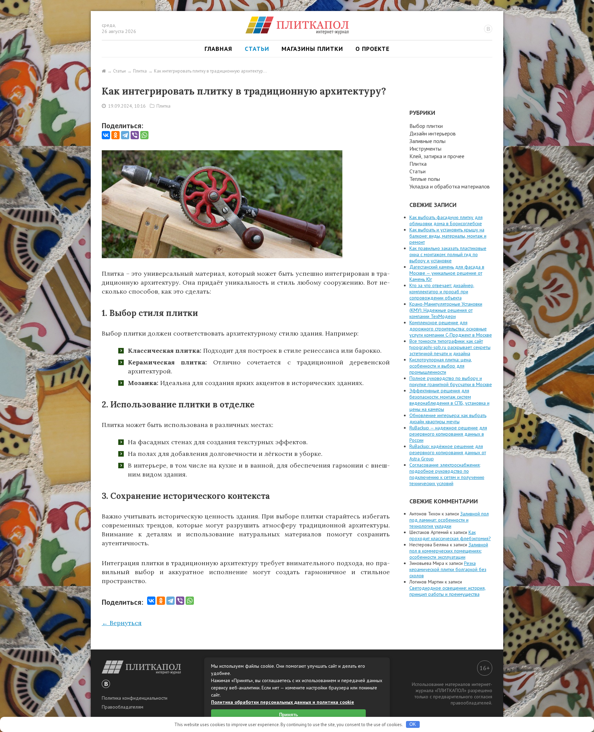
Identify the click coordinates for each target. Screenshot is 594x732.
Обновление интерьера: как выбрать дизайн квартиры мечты (447, 418)
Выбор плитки (426, 125)
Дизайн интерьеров (432, 133)
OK (412, 724)
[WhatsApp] (144, 135)
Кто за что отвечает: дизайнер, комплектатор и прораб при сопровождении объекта (441, 291)
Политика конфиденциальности (134, 698)
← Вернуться (122, 623)
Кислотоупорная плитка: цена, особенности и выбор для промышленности (440, 366)
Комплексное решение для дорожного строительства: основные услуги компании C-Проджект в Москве (450, 328)
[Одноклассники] (115, 135)
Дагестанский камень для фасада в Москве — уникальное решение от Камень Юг (446, 273)
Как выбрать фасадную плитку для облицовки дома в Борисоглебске (446, 220)
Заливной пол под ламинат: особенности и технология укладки (449, 520)
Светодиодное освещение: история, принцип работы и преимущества (447, 591)
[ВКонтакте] (106, 135)
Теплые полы (424, 178)
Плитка (163, 106)
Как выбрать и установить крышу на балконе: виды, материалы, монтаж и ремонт (447, 236)
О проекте (372, 49)
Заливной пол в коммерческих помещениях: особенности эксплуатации (448, 551)
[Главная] (104, 71)
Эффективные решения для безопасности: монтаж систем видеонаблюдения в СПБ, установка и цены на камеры (449, 399)
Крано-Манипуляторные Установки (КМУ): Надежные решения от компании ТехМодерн (445, 310)
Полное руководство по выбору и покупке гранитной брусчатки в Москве (450, 381)
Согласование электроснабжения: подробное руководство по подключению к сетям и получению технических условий (446, 474)
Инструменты (425, 148)
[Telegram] (125, 135)
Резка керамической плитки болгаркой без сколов (447, 569)
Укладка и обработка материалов (449, 186)
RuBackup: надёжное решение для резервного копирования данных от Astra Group (447, 452)
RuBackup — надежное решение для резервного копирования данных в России (448, 434)
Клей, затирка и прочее (436, 156)
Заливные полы (427, 141)
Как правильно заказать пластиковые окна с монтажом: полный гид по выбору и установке (447, 254)
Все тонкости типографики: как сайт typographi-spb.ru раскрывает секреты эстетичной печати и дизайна (450, 347)
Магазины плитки (312, 49)
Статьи (257, 49)
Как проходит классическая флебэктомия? (450, 535)
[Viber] (135, 135)
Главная (218, 49)
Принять (288, 714)
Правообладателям (122, 707)
